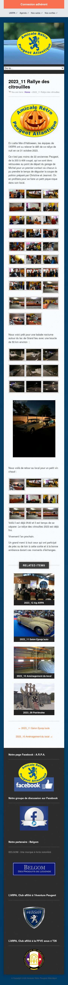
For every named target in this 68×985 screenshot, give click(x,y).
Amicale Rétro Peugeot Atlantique (42, 978)
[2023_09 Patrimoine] (34, 696)
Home (27, 91)
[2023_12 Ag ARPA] (34, 586)
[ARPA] (34, 818)
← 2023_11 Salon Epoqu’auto (34, 728)
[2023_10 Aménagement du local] (34, 660)
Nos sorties (50, 12)
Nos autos (35, 12)
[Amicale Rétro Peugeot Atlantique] (34, 55)
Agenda (23, 12)
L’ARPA (12, 12)
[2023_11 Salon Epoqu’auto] (34, 623)
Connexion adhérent (34, 4)
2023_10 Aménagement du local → (34, 736)
